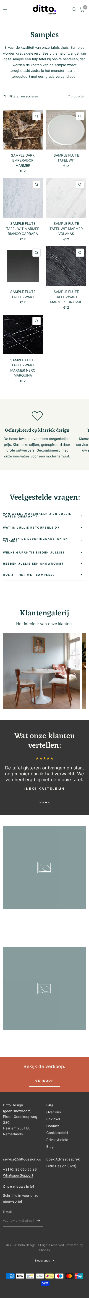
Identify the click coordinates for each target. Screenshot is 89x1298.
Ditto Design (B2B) (61, 1166)
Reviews (53, 1119)
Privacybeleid (57, 1140)
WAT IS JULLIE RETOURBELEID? (31, 527)
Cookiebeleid (57, 1133)
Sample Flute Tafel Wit (66, 158)
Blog (50, 1146)
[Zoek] (74, 9)
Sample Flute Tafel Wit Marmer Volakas (66, 228)
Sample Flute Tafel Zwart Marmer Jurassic (66, 297)
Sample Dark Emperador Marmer (23, 160)
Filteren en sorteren (23, 96)
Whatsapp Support (18, 1175)
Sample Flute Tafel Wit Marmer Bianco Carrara (22, 228)
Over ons (53, 1112)
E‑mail (7, 1211)
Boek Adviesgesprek (63, 1159)
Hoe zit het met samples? (29, 574)
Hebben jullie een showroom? (33, 563)
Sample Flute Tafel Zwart (23, 294)
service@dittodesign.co (22, 1159)
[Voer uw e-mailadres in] (38, 1221)
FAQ (49, 1105)
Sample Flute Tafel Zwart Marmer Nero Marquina (23, 368)
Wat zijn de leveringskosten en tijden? (35, 540)
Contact (52, 1126)
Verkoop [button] (44, 1081)
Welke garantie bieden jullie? (34, 552)
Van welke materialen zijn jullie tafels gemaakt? (37, 515)
